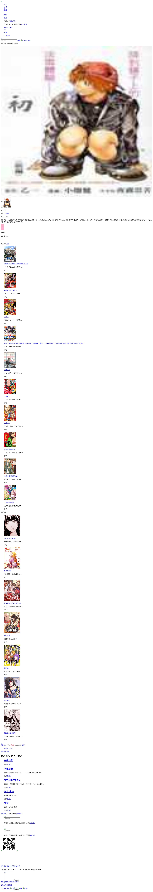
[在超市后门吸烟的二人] (10, 473)
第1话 (9, 764)
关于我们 (3, 866)
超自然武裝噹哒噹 (10, 449)
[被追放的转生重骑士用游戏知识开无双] (10, 261)
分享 (2, 888)
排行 (5, 8)
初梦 (6, 803)
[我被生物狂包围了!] (12, 730)
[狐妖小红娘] (12, 568)
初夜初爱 (8, 760)
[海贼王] (10, 314)
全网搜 (28, 40)
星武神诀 (7, 700)
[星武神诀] (12, 698)
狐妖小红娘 (7, 571)
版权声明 (17, 866)
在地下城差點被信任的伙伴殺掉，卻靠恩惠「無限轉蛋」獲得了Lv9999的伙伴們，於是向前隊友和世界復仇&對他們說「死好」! (44, 343)
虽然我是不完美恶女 (10, 290)
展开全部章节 (5, 751)
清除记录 (13, 21)
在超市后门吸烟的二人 (11, 476)
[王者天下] (10, 420)
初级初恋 (8, 769)
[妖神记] (12, 665)
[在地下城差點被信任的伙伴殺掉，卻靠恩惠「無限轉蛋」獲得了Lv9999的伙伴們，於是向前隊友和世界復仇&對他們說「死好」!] (10, 340)
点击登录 (24, 24)
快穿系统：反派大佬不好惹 (12, 603)
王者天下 (7, 423)
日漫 (5, 10)
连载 (4, 745)
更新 (5, 6)
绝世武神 (7, 635)
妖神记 (6, 668)
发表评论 (32, 823)
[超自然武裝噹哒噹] (10, 447)
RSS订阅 (6, 888)
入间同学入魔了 (9, 502)
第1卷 (13, 745)
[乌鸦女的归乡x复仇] (12, 535)
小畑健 (7, 213)
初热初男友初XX (12, 780)
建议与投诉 (10, 866)
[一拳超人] (10, 393)
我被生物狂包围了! (10, 733)
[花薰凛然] (10, 367)
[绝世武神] (12, 633)
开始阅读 (7, 882)
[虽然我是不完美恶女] (10, 287)
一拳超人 (7, 396)
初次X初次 (9, 791)
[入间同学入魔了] (10, 500)
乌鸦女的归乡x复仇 (10, 538)
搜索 (18, 40)
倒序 (23, 745)
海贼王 (6, 317)
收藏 (2, 882)
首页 (5, 4)
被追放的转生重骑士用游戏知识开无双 (16, 264)
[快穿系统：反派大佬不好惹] (12, 600)
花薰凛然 (7, 370)
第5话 (9, 776)
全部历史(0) (8, 27)
